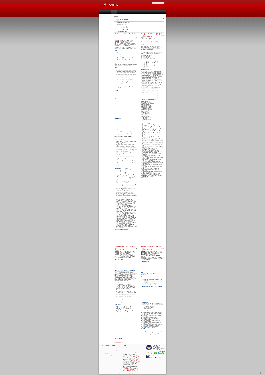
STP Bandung (125, 368)
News (132, 12)
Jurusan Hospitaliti (119, 16)
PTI (126, 349)
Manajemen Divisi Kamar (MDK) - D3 (152, 34)
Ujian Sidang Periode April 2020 (108, 347)
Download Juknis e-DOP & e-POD (129, 353)
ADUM (128, 348)
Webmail (125, 351)
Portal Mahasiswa (131, 351)
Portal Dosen (127, 352)
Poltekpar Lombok (131, 370)
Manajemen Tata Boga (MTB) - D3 (151, 246)
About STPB (107, 12)
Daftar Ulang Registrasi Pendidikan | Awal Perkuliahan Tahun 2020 (110, 362)
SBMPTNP (137, 348)
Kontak (138, 350)
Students (127, 12)
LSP (123, 349)
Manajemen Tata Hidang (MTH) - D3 (124, 339)
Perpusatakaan (131, 347)
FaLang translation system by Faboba (118, 342)
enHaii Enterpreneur (133, 349)
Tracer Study (133, 352)
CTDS (124, 350)
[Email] (161, 18)
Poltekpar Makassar (130, 369)
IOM (137, 12)
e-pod (136, 351)
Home (101, 12)
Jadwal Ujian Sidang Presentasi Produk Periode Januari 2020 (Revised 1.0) (109, 361)
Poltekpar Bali (131, 368)
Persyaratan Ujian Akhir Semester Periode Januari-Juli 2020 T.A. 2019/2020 (110, 349)
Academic (121, 12)
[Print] (163, 18)
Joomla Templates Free (110, 373)
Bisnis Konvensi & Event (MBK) (129, 363)
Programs (114, 12)
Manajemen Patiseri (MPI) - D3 (122, 340)
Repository (125, 347)
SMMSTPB (132, 348)
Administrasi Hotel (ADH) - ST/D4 (124, 246)
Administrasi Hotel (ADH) (130, 356)
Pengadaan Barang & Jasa (131, 350)
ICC (128, 349)
